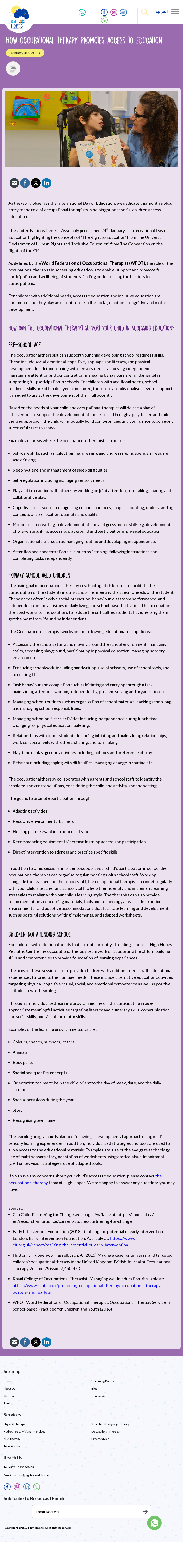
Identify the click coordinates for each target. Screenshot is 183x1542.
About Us (9, 1388)
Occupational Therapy (105, 1431)
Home (8, 1381)
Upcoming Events (103, 1381)
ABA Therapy (12, 1439)
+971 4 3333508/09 (21, 1467)
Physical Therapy (14, 1424)
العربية (161, 12)
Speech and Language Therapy (111, 1424)
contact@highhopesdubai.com (32, 1475)
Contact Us (99, 1396)
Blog (94, 1388)
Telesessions (12, 1446)
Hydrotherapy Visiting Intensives (24, 1431)
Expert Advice (100, 1439)
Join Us (8, 1403)
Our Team (10, 1396)
